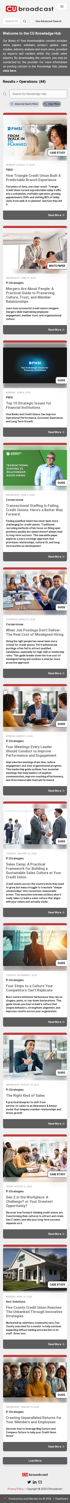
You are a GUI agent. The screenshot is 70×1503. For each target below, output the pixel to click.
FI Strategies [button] (15, 283)
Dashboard (61, 1498)
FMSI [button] (9, 169)
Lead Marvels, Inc (32, 1498)
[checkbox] (31, 21)
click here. (10, 70)
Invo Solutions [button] (15, 1301)
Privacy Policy (16, 1488)
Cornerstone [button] (14, 500)
